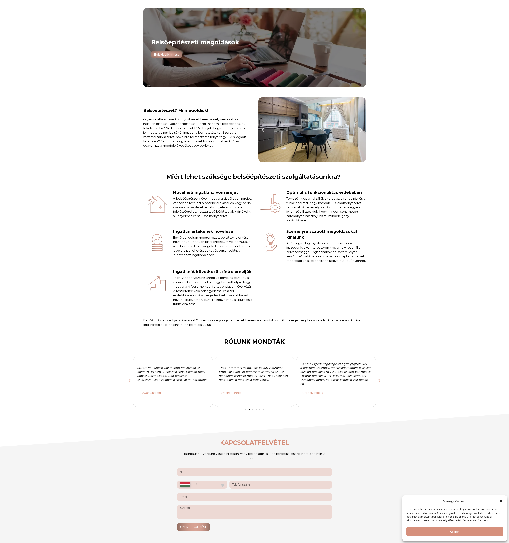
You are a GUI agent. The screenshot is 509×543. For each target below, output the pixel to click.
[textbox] (188, 484)
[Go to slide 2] (249, 409)
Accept (455, 532)
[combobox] (202, 485)
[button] (501, 501)
